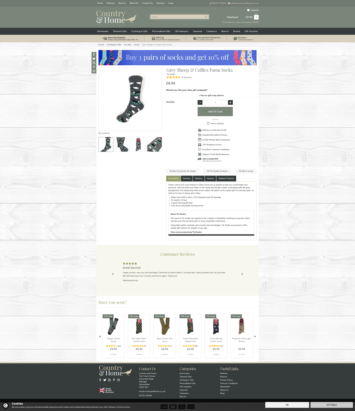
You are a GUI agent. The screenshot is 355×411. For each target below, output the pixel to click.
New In (183, 396)
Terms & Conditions (229, 383)
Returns (210, 178)
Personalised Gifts (188, 383)
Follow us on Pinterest (94, 67)
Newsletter (225, 386)
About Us (224, 390)
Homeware (185, 373)
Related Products (226, 178)
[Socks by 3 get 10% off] (177, 57)
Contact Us (147, 3)
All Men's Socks (246, 171)
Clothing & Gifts (187, 380)
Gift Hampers (186, 386)
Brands (236, 31)
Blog (222, 393)
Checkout (232, 17)
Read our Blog (94, 62)
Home (100, 3)
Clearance (184, 393)
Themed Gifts (186, 377)
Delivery (198, 178)
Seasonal (183, 390)
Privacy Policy (226, 380)
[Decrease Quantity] (200, 102)
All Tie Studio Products (217, 171)
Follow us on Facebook (94, 54)
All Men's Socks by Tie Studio (183, 171)
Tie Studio (170, 74)
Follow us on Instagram (94, 71)
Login (171, 3)
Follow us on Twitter (94, 58)
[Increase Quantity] (230, 102)
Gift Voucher (251, 31)
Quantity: (170, 102)
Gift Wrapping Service (212, 144)
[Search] (206, 17)
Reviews (160, 3)
